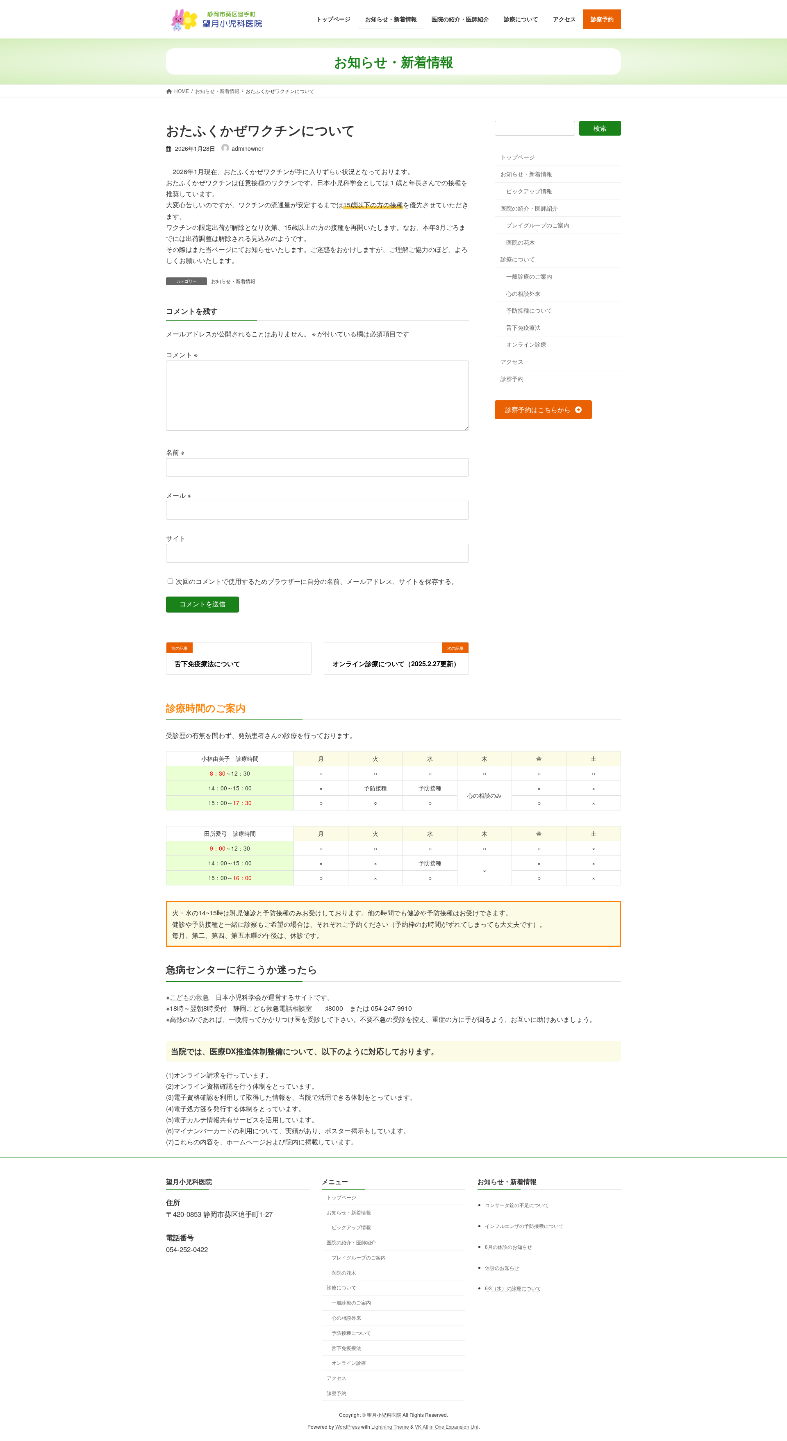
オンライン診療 (526, 344)
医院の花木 (520, 242)
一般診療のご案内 (529, 276)
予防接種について (529, 310)
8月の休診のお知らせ (508, 1246)
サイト (176, 538)
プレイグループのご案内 (537, 225)
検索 (600, 128)
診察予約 (511, 378)
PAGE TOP (761, 1390)
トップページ (517, 157)
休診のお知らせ (502, 1267)
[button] (543, 410)
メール (178, 495)
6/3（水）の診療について (513, 1288)
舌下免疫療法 (523, 327)
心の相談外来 (523, 293)
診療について (517, 259)
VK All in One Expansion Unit (447, 1426)
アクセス (511, 361)
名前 (175, 452)
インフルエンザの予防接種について (524, 1225)
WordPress (347, 1426)
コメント (182, 354)
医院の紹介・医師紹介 (529, 208)
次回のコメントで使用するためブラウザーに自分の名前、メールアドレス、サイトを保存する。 (317, 581)
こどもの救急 (189, 997)
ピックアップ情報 (529, 191)
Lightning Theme (390, 1426)
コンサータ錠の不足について (517, 1204)
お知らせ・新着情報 (233, 280)
